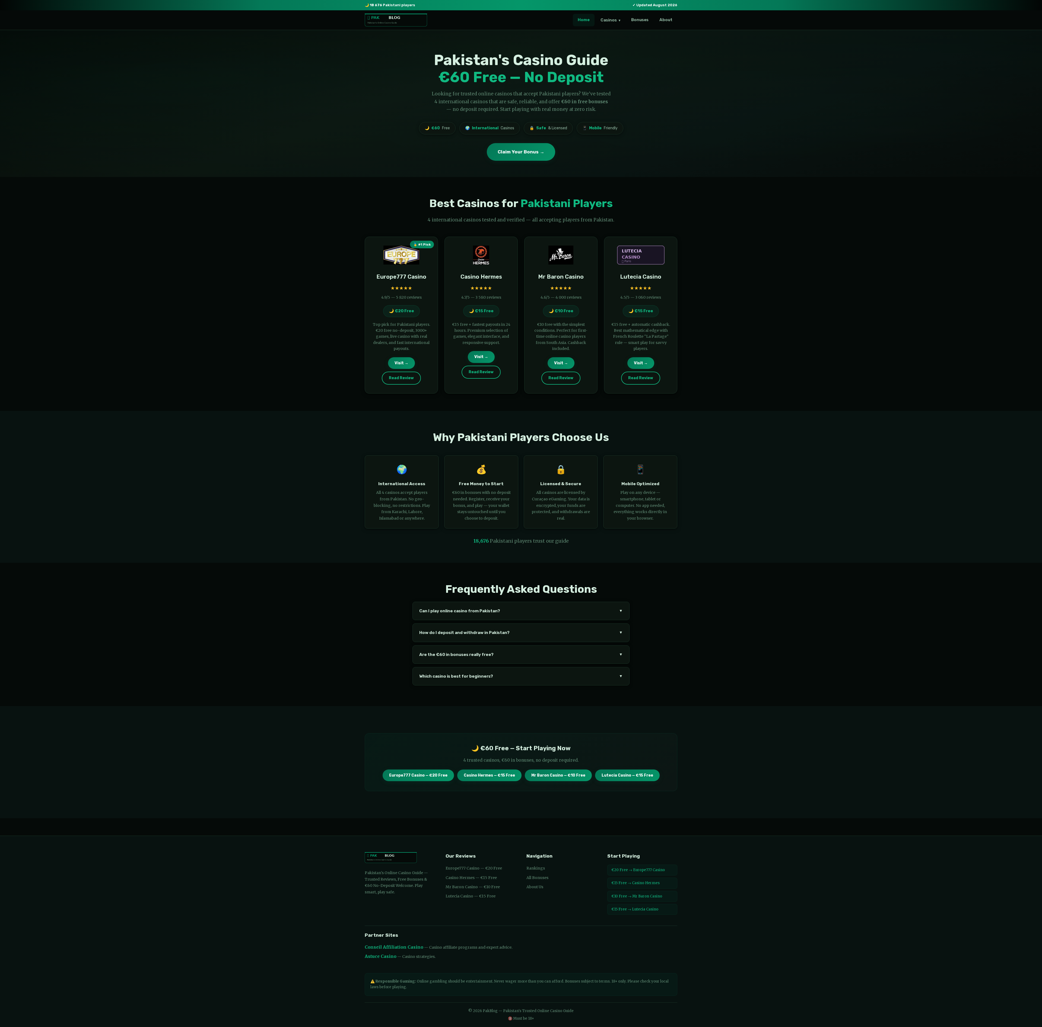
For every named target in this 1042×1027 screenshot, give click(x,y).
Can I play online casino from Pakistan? (521, 611)
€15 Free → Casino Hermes (635, 883)
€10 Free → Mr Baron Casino (636, 896)
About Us (534, 886)
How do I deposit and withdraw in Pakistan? (521, 632)
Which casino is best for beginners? (521, 676)
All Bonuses (537, 877)
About (665, 19)
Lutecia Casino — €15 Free (627, 775)
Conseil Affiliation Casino (394, 947)
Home (584, 19)
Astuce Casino (380, 956)
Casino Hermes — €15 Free (489, 775)
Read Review (401, 378)
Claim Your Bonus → (521, 151)
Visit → (401, 363)
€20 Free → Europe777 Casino (638, 870)
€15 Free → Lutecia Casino (634, 909)
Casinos (610, 20)
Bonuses (640, 19)
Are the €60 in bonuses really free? (521, 654)
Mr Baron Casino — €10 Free (558, 775)
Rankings (535, 868)
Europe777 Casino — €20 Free (418, 775)
